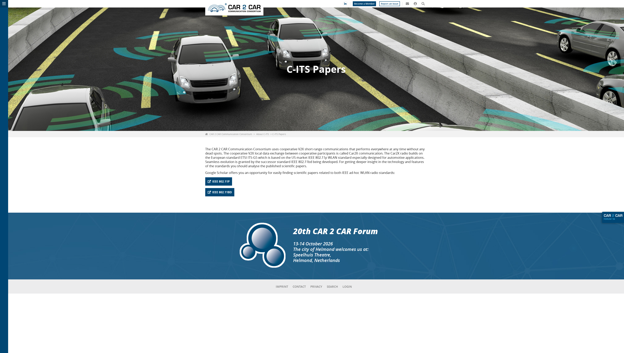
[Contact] (407, 3)
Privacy (316, 287)
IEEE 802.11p (221, 181)
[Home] (234, 7)
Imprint (282, 287)
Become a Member (364, 3)
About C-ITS (262, 134)
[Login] (415, 3)
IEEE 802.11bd (222, 192)
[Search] (423, 3)
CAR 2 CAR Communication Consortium (230, 134)
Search (332, 287)
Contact (299, 287)
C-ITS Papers (279, 134)
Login (347, 287)
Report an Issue (389, 3)
